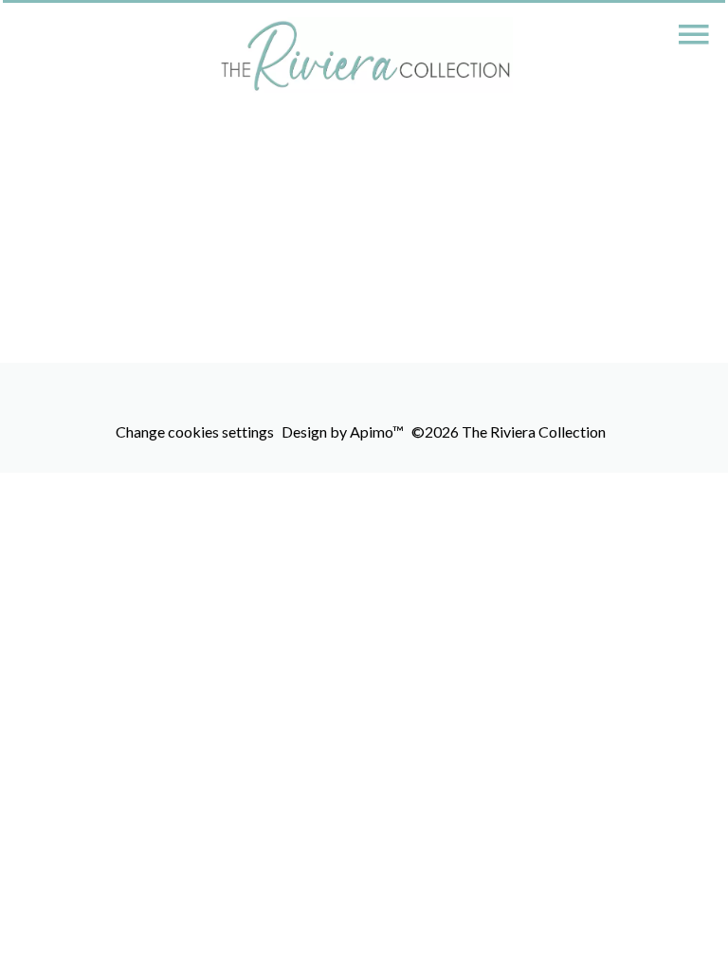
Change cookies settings (195, 431)
